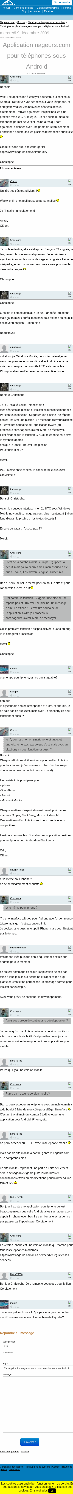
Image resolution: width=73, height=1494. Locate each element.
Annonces (35, 11)
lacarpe (14, 691)
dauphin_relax (17, 869)
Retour (15, 1451)
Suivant (25, 1451)
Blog (24, 11)
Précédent (5, 1451)
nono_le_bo (16, 1060)
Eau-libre (48, 11)
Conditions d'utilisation (11, 1466)
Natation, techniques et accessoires (46, 22)
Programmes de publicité (37, 1466)
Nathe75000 (16, 1197)
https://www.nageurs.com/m (17, 1255)
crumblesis (15, 347)
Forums (67, 7)
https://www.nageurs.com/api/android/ (23, 151)
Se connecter (62, 2)
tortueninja (15, 293)
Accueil (6, 7)
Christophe (11, 38)
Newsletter (14, 1469)
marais (13, 668)
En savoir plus (39, 1490)
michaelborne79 (18, 947)
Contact (56, 1466)
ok (52, 1490)
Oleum (13, 181)
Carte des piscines (23, 7)
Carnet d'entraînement (48, 7)
